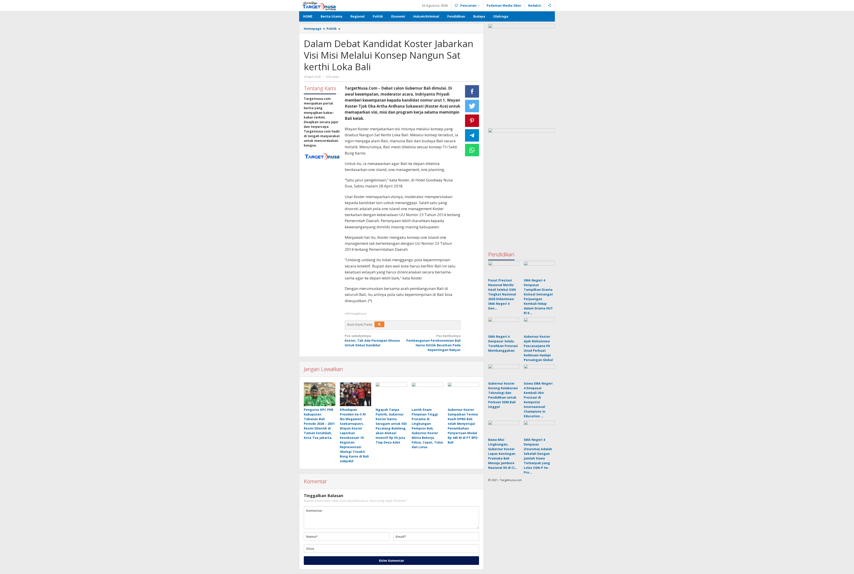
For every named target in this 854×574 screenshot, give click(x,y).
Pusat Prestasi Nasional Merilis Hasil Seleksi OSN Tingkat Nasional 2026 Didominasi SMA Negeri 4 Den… (502, 294)
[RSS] (379, 324)
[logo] (322, 156)
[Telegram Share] (472, 135)
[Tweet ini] (472, 106)
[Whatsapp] (472, 150)
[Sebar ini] (472, 91)
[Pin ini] (472, 120)
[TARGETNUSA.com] (319, 5)
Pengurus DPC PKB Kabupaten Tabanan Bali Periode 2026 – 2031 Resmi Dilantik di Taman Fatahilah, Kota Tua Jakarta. (319, 423)
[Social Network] (549, 5)
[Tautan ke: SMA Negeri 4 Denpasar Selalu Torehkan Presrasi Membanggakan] (503, 325)
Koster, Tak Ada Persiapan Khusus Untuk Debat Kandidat (372, 340)
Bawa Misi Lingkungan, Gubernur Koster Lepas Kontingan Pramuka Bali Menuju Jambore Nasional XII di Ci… (502, 454)
